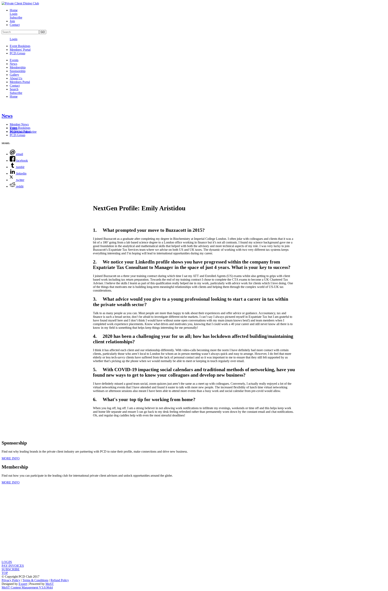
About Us (16, 78)
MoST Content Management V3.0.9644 (27, 587)
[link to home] (20, 3)
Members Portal (20, 82)
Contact (15, 24)
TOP (5, 573)
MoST (49, 584)
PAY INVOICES (13, 565)
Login (13, 14)
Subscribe (16, 17)
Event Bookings (20, 46)
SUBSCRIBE (11, 569)
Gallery (14, 74)
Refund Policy (60, 580)
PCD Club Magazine (23, 131)
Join (12, 21)
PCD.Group (17, 53)
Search (14, 89)
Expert (23, 584)
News (13, 63)
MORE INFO (11, 458)
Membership (18, 67)
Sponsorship (17, 71)
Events (14, 60)
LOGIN (7, 562)
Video (13, 128)
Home (14, 10)
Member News (19, 124)
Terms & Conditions (35, 580)
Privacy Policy (11, 580)
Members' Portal (20, 49)
